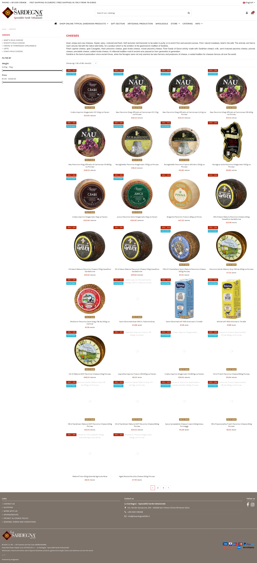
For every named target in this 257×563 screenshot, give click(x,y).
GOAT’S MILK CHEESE (13, 40)
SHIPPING (8, 507)
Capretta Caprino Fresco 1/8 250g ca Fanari (137, 374)
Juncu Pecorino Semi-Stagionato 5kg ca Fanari (137, 217)
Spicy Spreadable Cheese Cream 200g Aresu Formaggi (184, 425)
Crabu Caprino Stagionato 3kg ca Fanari (89, 217)
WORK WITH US (10, 511)
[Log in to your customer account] (247, 13)
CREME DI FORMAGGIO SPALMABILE (20, 46)
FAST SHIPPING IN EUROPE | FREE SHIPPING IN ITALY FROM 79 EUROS (63, 2)
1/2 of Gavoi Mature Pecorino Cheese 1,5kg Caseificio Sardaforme (137, 270)
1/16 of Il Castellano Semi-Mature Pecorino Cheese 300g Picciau (184, 270)
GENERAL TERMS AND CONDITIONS (20, 522)
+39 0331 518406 (135, 512)
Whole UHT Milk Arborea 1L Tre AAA (231, 321)
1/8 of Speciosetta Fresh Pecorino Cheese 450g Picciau (231, 425)
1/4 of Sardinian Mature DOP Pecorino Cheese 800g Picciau (137, 425)
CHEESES (6, 35)
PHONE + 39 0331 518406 (14, 2)
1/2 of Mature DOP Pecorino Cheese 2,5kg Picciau (90, 374)
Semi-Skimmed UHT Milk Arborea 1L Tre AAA (184, 321)
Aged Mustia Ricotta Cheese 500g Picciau (137, 476)
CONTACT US (9, 504)
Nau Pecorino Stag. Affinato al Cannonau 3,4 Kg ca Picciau (184, 113)
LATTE (6, 48)
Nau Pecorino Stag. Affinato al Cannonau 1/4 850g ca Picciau (89, 165)
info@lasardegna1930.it (139, 516)
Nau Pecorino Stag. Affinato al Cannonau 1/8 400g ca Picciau (231, 113)
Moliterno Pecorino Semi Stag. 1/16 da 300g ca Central (89, 322)
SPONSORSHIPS (11, 514)
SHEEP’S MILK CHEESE (14, 43)
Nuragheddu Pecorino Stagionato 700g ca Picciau (137, 164)
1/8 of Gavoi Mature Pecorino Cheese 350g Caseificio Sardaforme (231, 218)
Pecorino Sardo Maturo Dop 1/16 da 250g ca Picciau (231, 269)
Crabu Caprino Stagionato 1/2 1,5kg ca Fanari (90, 112)
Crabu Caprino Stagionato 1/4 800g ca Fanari (184, 374)
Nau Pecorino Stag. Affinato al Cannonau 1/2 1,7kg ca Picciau (137, 113)
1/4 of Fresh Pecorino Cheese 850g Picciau (231, 374)
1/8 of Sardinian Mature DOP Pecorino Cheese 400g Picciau (90, 425)
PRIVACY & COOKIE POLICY (16, 518)
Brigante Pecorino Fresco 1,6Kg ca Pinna (184, 217)
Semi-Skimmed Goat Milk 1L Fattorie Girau (137, 321)
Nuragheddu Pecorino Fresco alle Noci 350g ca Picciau (184, 165)
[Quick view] (90, 109)
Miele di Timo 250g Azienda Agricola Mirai (89, 476)
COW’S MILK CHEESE (13, 51)
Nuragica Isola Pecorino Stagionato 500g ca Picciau (231, 165)
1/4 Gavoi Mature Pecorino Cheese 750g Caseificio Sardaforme (90, 270)
